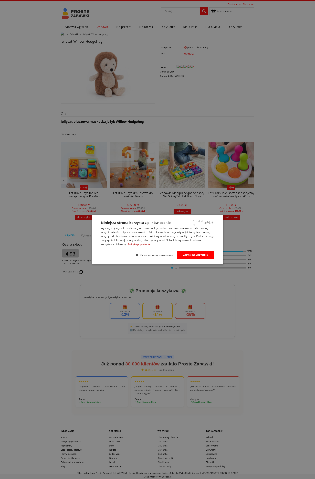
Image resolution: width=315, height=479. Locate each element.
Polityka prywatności (139, 244)
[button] (156, 255)
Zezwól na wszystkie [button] (195, 254)
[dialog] (157, 240)
